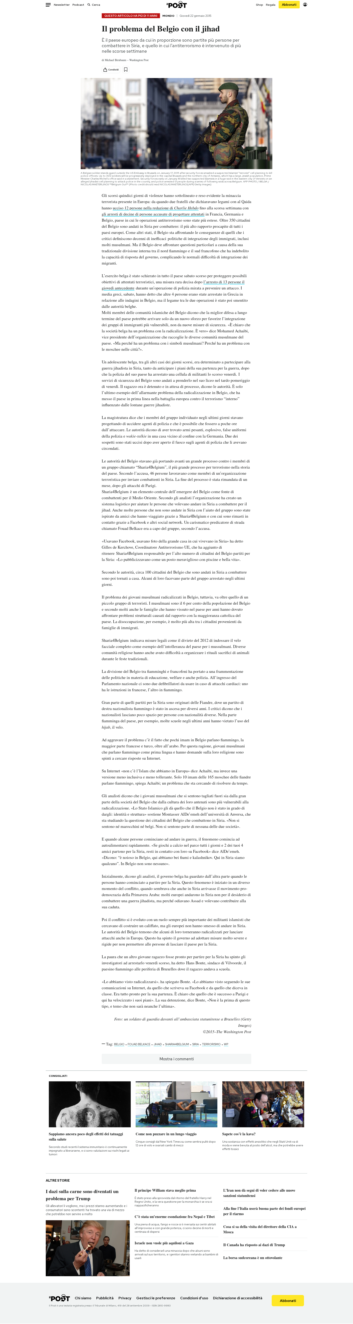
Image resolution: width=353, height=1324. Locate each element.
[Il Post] (176, 4)
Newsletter (62, 5)
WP (226, 1044)
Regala (270, 5)
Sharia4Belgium (177, 1044)
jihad (158, 1044)
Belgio (119, 1044)
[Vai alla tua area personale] (305, 4)
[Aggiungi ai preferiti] (125, 69)
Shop (259, 5)
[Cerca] (88, 4)
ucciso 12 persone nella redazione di (156, 208)
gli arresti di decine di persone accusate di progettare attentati (153, 214)
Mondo (168, 16)
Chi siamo (83, 1298)
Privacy (124, 1298)
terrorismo (211, 1044)
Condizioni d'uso (194, 1298)
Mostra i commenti (177, 1059)
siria (195, 1044)
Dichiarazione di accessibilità (237, 1298)
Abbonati (289, 4)
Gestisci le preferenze (155, 1298)
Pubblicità (105, 1298)
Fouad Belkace (139, 1044)
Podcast (78, 5)
